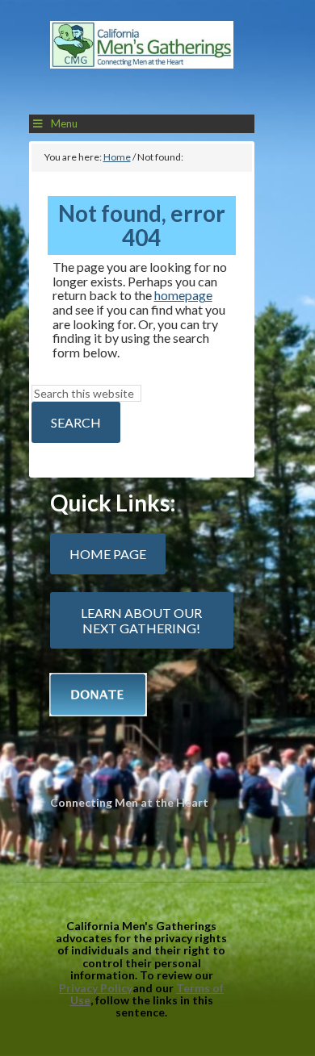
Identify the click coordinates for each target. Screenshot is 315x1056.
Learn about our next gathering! (141, 620)
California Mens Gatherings (141, 61)
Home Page (107, 553)
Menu (64, 123)
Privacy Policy (95, 988)
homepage (183, 295)
